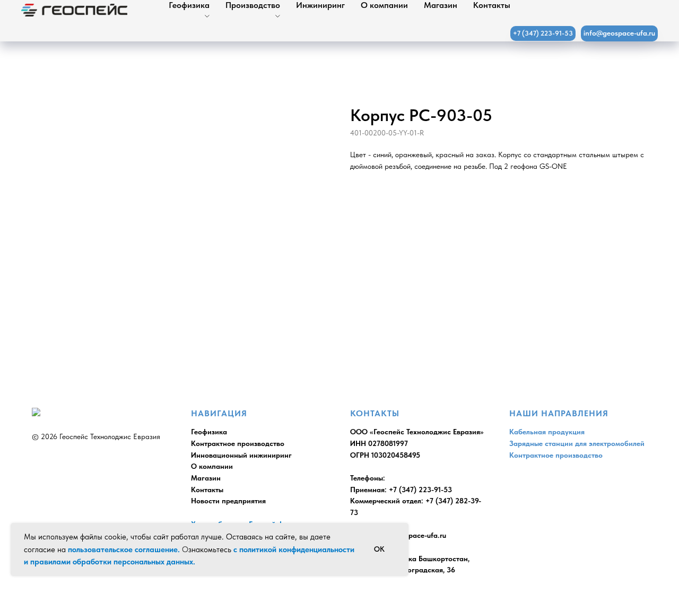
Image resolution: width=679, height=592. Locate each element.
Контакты (491, 5)
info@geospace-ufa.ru (410, 535)
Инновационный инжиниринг (241, 455)
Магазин (440, 5)
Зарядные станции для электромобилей (577, 443)
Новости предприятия (228, 500)
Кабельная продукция (547, 431)
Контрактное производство (237, 443)
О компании (384, 5)
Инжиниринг (320, 5)
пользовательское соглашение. (124, 549)
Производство (252, 5)
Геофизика (189, 5)
